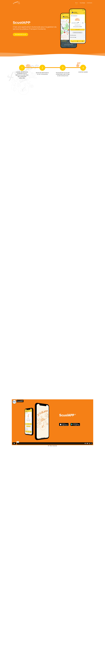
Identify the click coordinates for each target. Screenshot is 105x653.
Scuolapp (82, 3)
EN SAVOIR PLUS (20, 34)
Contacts (89, 3)
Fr (76, 3)
